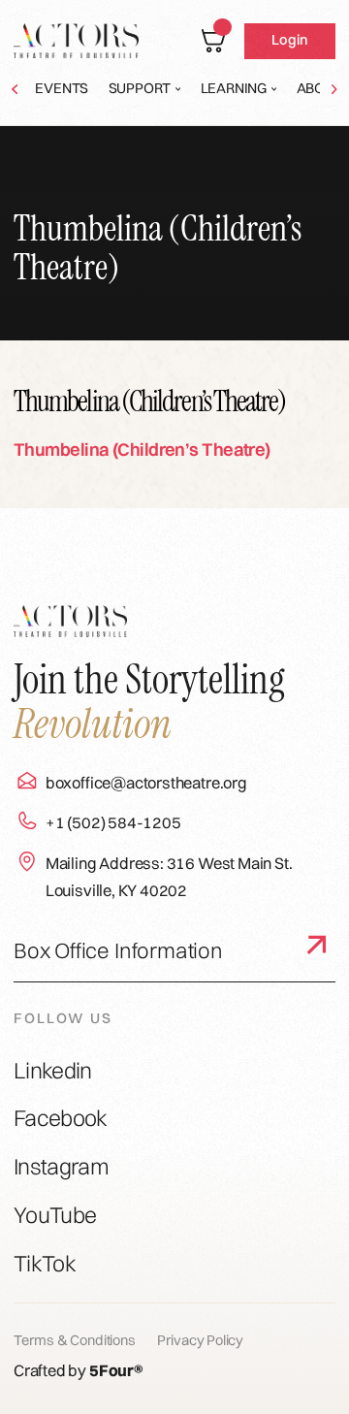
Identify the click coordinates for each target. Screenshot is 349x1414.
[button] (145, 89)
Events (61, 88)
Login (289, 39)
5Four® (116, 1370)
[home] (76, 40)
